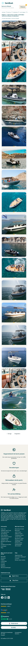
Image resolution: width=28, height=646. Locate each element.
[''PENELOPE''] (14, 225)
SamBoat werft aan (6, 530)
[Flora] (14, 378)
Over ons (3, 529)
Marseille (3, 556)
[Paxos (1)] (14, 291)
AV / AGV (3, 633)
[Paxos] (14, 335)
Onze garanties (5, 532)
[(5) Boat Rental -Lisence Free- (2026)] (14, 247)
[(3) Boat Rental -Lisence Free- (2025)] (14, 137)
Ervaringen (3, 546)
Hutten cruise (18, 542)
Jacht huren (18, 532)
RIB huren (17, 530)
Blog (2, 547)
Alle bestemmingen (6, 567)
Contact (17, 558)
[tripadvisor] (5, 616)
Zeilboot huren (18, 533)
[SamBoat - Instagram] (5, 597)
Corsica (3, 562)
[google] (4, 610)
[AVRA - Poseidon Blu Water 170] (14, 420)
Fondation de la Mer (6, 544)
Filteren (23, 6)
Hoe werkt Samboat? (20, 556)
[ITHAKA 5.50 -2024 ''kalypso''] (14, 313)
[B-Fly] (14, 30)
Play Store (15, 580)
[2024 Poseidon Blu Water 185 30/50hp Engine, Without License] (14, 159)
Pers (2, 543)
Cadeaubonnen (5, 538)
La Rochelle (4, 561)
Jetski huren (18, 536)
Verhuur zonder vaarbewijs (19, 540)
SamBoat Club (4, 540)
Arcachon (3, 558)
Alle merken (18, 545)
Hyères (2, 559)
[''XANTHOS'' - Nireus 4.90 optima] (14, 268)
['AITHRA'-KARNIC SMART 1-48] (14, 399)
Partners (17, 633)
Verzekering (4, 533)
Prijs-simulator (4, 535)
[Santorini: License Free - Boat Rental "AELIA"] (14, 357)
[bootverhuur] (7, 3)
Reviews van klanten (6, 541)
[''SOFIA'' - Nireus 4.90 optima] (14, 73)
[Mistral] (14, 95)
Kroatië (3, 564)
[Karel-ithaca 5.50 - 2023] (14, 180)
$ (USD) (13, 627)
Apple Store (15, 576)
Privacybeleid (18, 632)
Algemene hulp (18, 555)
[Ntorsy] (14, 51)
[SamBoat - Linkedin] (8, 597)
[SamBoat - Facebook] (2, 597)
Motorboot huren (19, 529)
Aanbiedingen (18, 544)
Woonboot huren (19, 538)
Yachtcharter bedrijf (6, 536)
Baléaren (3, 566)
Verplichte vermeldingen (7, 632)
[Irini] (14, 115)
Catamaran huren (19, 535)
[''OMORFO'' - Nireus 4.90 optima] (14, 202)
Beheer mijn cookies (20, 560)
